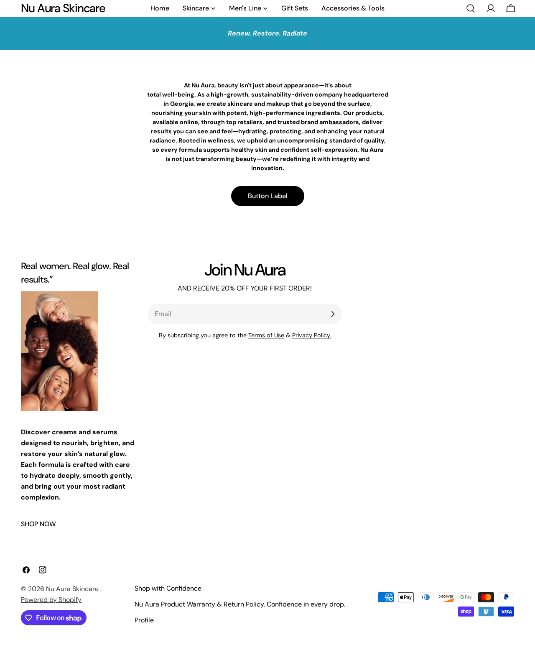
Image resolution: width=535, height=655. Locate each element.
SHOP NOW (38, 524)
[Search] (470, 8)
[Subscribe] (332, 314)
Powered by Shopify (51, 599)
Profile (144, 620)
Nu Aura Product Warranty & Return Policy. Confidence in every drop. (240, 604)
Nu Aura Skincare (63, 8)
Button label (268, 195)
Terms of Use (266, 335)
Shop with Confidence (168, 588)
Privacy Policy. (311, 335)
